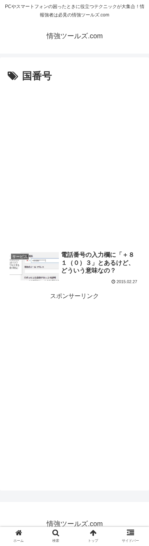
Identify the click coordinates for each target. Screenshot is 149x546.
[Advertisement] (74, 163)
